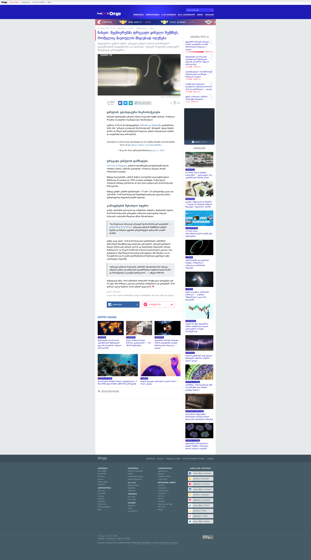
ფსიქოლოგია (163, 471)
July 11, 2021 (158, 150)
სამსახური (161, 501)
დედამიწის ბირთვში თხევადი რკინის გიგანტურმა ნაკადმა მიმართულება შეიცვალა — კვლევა (169, 335)
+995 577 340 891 (124, 538)
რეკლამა (160, 458)
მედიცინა (161, 474)
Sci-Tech (131, 28)
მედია (100, 509)
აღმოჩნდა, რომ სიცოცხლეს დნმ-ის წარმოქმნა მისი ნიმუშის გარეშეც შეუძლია (199, 377)
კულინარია (162, 493)
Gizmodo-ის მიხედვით (117, 165)
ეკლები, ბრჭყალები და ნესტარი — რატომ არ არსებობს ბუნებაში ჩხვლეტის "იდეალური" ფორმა (199, 194)
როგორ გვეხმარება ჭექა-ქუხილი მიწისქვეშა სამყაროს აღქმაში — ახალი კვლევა (199, 348)
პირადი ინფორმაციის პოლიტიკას (166, 543)
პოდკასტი (209, 15)
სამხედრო (101, 484)
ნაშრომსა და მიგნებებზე (150, 125)
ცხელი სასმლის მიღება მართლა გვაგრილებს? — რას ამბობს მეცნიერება (140, 334)
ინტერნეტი (131, 488)
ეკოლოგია (101, 490)
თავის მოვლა (163, 479)
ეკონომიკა (133, 468)
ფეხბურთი (131, 505)
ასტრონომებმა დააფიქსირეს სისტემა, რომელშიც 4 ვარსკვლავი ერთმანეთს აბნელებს (199, 254)
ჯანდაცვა (101, 496)
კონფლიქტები (103, 482)
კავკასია (101, 479)
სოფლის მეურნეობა (135, 479)
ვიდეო (200, 15)
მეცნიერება (138, 15)
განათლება (102, 493)
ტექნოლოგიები (152, 15)
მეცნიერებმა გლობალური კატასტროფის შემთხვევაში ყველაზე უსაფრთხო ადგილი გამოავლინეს (112, 335)
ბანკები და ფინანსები (135, 471)
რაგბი (130, 508)
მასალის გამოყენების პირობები (194, 458)
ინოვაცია (155, 295)
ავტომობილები (163, 490)
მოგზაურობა (162, 488)
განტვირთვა (26, 2)
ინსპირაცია (162, 507)
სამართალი (102, 504)
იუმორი (160, 499)
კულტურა (132, 494)
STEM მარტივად (168, 15)
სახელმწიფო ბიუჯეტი (135, 476)
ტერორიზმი (102, 474)
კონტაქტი (210, 458)
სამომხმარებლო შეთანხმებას (140, 543)
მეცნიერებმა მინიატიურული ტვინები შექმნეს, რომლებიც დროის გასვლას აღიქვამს (199, 436)
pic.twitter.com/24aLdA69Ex (147, 145)
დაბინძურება (146, 295)
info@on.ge (110, 538)
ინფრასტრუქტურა (104, 507)
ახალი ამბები (14, 2)
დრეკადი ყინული (167, 295)
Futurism (117, 292)
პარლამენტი (102, 471)
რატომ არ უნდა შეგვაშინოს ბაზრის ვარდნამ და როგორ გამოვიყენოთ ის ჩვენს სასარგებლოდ (199, 318)
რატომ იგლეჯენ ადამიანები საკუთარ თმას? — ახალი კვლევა (161, 369)
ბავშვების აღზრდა (164, 476)
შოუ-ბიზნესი (132, 499)
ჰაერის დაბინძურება (125, 295)
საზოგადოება (104, 488)
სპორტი (131, 503)
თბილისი (101, 499)
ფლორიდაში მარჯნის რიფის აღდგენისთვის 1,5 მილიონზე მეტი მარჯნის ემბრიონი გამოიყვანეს (119, 369)
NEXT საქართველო (186, 15)
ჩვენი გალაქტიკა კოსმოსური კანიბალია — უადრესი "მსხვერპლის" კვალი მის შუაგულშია (199, 286)
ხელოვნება (132, 497)
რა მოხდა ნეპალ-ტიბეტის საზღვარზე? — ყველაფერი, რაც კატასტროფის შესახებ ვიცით (199, 165)
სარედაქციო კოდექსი (173, 458)
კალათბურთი (133, 511)
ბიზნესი (130, 474)
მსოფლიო (101, 476)
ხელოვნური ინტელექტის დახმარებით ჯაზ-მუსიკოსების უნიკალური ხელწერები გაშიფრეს (199, 407)
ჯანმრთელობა (165, 468)
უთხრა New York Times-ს (121, 227)
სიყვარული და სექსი (165, 504)
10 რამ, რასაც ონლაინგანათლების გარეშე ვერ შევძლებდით (199, 224)
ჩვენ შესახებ (150, 458)
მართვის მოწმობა (39, 2)
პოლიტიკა (103, 468)
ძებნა (49, 2)
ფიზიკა (151, 28)
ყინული (137, 295)
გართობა (161, 496)
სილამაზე (161, 485)
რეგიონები (101, 501)
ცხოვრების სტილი (166, 483)
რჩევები (161, 509)
